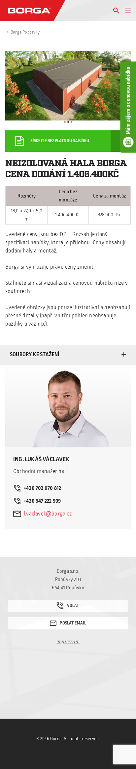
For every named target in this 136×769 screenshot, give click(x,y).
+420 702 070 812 (42, 488)
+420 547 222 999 (42, 501)
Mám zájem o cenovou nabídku (128, 100)
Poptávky (31, 32)
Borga (16, 32)
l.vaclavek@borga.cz (48, 514)
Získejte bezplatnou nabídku (59, 141)
